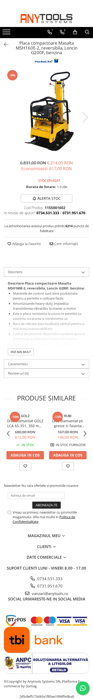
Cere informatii (65, 243)
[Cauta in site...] (87, 32)
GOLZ (25, 415)
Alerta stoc (49, 198)
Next (85, 117)
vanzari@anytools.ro (49, 593)
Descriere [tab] (15, 271)
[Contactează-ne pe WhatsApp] (82, 688)
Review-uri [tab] (18, 373)
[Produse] (7, 33)
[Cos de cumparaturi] (75, 32)
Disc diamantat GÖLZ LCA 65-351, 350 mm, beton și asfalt (25, 423)
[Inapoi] (4, 44)
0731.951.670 (49, 586)
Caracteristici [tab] (18, 364)
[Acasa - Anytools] (46, 18)
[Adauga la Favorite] (25, 466)
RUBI (68, 415)
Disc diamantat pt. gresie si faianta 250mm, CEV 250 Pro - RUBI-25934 (68, 423)
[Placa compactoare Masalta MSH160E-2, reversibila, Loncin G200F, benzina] (46, 112)
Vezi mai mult (21, 352)
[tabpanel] (46, 112)
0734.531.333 (49, 578)
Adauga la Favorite (26, 243)
